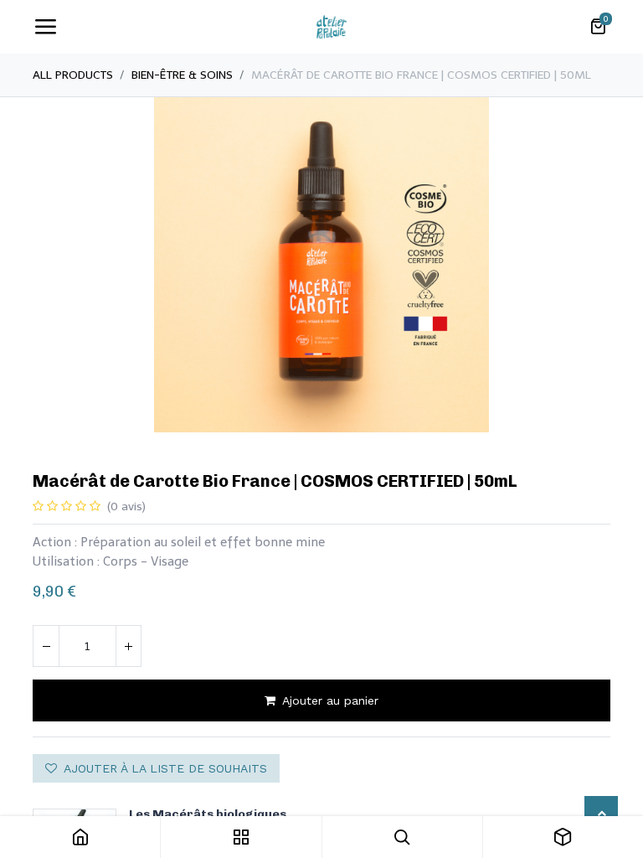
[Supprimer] (46, 646)
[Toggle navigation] (45, 26)
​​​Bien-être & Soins (182, 75)
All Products (73, 75)
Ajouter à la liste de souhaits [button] (165, 768)
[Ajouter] (128, 646)
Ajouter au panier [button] (330, 700)
